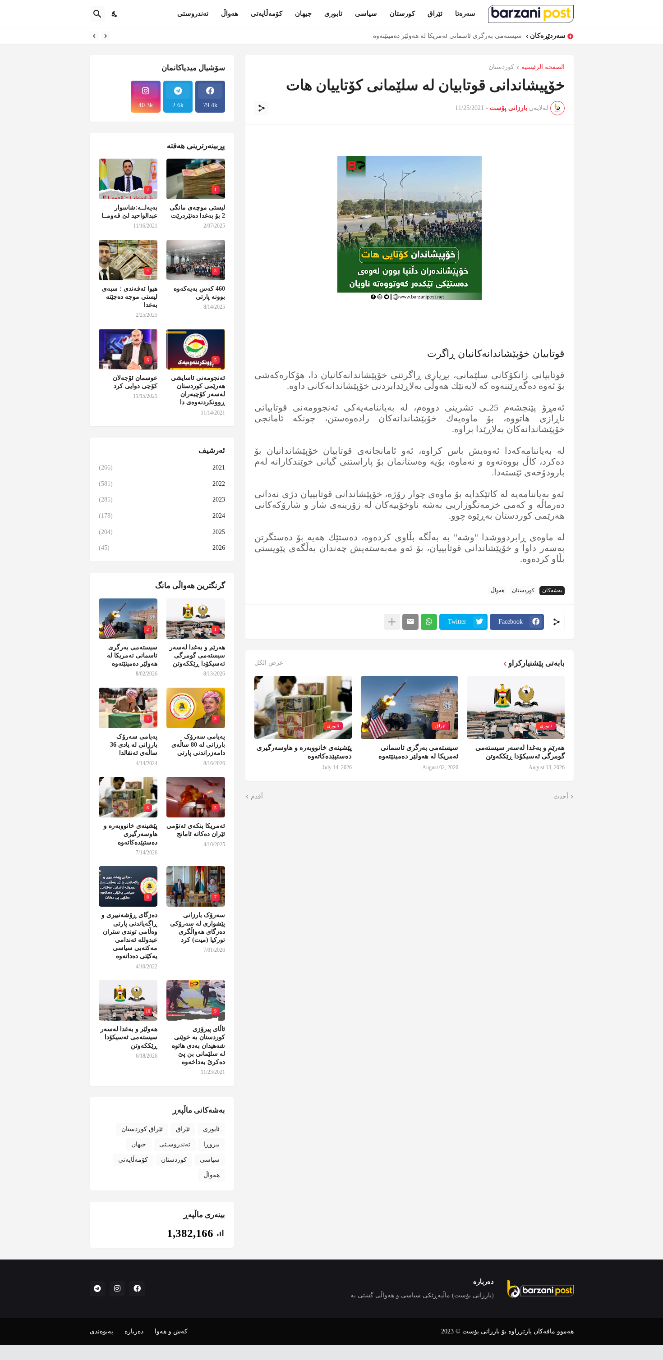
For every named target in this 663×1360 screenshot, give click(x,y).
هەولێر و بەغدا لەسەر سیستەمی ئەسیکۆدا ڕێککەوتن (129, 1037)
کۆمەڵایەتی (266, 13)
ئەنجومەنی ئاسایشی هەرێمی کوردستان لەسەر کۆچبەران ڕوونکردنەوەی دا (198, 390)
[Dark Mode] (115, 14)
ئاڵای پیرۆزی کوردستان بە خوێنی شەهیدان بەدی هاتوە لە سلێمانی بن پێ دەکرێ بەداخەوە (198, 1045)
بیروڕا (211, 1144)
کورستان (402, 13)
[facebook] (137, 1288)
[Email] (410, 622)
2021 (162, 467)
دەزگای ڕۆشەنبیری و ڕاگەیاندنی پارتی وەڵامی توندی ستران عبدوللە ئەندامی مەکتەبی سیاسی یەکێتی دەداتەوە (129, 935)
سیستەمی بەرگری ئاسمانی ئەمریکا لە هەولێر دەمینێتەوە (418, 752)
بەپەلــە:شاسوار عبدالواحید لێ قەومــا (129, 211)
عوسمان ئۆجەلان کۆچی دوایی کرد (135, 381)
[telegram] (97, 1288)
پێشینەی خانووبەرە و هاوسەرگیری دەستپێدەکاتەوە (304, 752)
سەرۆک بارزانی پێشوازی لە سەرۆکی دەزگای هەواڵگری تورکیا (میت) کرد (197, 927)
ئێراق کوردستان (142, 1129)
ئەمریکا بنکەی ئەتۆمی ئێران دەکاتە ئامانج (195, 829)
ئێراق (435, 13)
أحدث (560, 796)
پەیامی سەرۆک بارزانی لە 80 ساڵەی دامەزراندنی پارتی (446, 35)
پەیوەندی (101, 1331)
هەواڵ (229, 13)
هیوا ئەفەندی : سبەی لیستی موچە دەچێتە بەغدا (129, 296)
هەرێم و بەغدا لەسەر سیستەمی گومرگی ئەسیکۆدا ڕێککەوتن (520, 752)
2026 (162, 547)
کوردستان (501, 67)
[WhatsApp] (429, 622)
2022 (162, 483)
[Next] (94, 36)
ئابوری (333, 13)
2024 (162, 515)
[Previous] (105, 36)
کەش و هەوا (171, 1331)
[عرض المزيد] (392, 622)
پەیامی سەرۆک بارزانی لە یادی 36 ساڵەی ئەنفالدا (133, 744)
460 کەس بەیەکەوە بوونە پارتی (199, 292)
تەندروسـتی (174, 1144)
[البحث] (97, 14)
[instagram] (117, 1288)
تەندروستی (192, 13)
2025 (162, 532)
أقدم (257, 796)
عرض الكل (268, 663)
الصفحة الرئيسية (543, 67)
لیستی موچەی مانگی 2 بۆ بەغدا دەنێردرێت (197, 211)
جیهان (303, 13)
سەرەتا (465, 13)
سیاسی (366, 13)
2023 (162, 499)
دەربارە (133, 1331)
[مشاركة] (261, 108)
